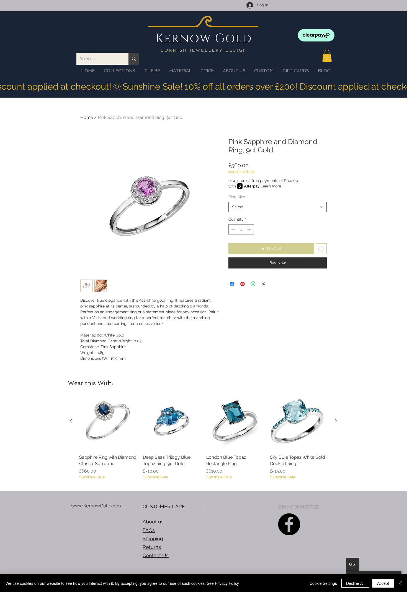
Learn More (271, 186)
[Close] (400, 583)
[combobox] (277, 207)
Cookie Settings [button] (323, 583)
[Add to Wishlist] (321, 248)
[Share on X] (263, 284)
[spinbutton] (241, 229)
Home (86, 117)
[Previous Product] (71, 421)
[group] (203, 439)
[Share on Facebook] (232, 284)
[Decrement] (232, 229)
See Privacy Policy (223, 583)
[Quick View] (108, 421)
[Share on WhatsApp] (253, 284)
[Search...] (133, 59)
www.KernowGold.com (96, 505)
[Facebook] (289, 524)
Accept (383, 583)
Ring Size (238, 197)
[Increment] (249, 229)
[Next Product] (336, 421)
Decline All (355, 583)
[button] (327, 56)
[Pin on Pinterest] (242, 284)
